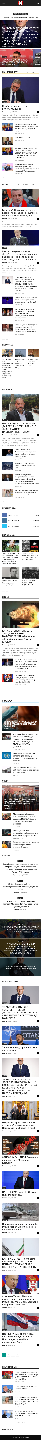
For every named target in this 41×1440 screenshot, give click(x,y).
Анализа (25, 184)
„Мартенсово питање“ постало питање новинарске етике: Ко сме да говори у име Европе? (26, 300)
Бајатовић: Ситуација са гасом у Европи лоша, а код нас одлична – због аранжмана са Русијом (20, 213)
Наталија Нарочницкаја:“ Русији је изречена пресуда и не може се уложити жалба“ (26, 493)
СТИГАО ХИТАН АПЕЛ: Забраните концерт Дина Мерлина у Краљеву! (20, 1160)
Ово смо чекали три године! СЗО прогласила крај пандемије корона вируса (26, 770)
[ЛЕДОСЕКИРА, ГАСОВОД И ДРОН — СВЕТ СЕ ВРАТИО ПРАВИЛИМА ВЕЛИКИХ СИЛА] (16, 58)
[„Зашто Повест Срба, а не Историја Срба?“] (33, 353)
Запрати (36, 520)
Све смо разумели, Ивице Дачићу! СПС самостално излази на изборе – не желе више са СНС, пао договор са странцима (20, 255)
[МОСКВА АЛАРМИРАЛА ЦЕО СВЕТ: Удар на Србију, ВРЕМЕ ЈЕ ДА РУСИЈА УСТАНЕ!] (7, 1414)
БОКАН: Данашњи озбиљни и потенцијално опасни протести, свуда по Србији (20, 886)
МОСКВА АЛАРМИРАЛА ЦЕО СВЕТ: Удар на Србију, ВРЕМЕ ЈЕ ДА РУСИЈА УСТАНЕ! (26, 1413)
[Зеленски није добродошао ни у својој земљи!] (20, 1035)
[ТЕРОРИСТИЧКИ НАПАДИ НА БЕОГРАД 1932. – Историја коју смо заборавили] (30, 546)
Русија (4, 1292)
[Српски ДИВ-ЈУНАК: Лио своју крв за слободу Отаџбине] (10, 573)
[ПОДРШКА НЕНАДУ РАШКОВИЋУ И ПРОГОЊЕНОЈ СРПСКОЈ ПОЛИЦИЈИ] (20, 966)
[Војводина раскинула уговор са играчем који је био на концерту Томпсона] (6, 844)
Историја (5, 356)
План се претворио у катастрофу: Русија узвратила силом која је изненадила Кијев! (20, 1227)
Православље (7, 1118)
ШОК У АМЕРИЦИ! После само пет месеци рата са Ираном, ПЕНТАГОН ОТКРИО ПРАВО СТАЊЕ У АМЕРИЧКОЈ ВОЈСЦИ (19, 1262)
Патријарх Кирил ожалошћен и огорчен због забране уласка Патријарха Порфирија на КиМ (19, 1125)
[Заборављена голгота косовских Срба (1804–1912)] (20, 353)
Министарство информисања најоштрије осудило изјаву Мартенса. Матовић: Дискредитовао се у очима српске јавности (25, 313)
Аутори (20, 861)
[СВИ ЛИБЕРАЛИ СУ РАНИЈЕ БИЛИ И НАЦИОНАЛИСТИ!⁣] (30, 573)
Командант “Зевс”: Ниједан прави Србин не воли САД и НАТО (25, 465)
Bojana (4, 112)
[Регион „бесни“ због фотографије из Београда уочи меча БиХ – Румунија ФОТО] (6, 832)
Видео (5, 627)
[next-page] (7, 177)
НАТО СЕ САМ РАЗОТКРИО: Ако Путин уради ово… (19, 1193)
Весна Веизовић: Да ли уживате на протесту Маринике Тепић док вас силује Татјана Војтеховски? (20, 904)
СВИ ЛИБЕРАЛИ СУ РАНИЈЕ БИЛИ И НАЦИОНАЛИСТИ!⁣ (28, 583)
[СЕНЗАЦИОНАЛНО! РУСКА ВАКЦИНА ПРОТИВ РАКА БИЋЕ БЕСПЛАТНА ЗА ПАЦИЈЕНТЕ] (20, 718)
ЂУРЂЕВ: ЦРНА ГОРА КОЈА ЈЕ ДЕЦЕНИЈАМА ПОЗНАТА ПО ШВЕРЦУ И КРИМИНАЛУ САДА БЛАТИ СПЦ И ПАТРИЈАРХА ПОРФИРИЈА (26, 153)
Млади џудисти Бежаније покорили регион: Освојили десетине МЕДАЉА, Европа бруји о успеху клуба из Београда (24, 819)
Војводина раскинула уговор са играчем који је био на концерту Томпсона (26, 844)
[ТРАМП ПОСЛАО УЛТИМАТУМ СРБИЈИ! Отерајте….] (7, 1389)
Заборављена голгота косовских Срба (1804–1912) (20, 364)
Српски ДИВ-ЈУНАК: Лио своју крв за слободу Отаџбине (9, 583)
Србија (5, 25)
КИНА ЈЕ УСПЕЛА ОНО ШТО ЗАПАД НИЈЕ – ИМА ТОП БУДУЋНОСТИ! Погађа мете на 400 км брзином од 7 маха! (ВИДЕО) (19, 636)
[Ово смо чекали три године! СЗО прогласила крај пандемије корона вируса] (6, 769)
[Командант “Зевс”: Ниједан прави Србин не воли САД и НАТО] (7, 466)
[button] (3, 3)
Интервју (5, 420)
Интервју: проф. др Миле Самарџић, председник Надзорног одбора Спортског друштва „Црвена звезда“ (20, 802)
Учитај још (19, 1422)
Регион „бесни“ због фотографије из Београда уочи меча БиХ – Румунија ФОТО (25, 833)
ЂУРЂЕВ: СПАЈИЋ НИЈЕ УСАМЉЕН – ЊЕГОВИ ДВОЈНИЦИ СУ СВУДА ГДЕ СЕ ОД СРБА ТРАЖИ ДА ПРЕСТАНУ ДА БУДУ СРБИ (20, 1013)
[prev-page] (3, 177)
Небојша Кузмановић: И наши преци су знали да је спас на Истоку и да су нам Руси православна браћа (18, 1338)
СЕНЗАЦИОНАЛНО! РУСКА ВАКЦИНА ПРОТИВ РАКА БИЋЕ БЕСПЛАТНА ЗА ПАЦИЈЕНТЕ (20, 724)
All (27, 72)
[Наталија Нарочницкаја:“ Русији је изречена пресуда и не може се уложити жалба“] (7, 493)
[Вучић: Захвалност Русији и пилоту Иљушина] (20, 90)
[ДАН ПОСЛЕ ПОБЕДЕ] (7, 141)
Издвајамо (6, 550)
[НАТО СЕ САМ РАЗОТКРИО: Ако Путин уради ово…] (20, 1180)
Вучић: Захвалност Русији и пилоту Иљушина (20, 17)
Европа (5, 1220)
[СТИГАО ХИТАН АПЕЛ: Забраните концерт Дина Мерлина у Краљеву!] (20, 1145)
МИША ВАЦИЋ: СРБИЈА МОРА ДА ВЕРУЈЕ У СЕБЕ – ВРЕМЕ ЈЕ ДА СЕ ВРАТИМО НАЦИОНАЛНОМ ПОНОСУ (19, 427)
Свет (4, 1188)
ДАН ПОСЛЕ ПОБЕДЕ (22, 138)
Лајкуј (37, 515)
